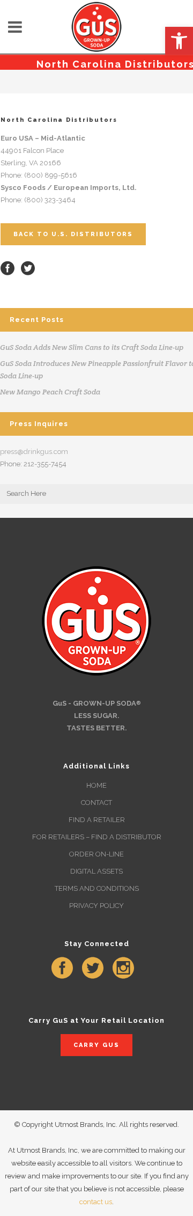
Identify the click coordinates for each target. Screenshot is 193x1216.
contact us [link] (95, 1202)
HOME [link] (96, 785)
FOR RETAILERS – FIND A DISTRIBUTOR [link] (96, 837)
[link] (179, 41)
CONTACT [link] (96, 803)
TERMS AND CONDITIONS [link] (97, 888)
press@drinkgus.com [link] (34, 452)
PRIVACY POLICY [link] (96, 906)
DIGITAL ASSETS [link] (96, 871)
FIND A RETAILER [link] (97, 820)
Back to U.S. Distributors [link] (73, 234)
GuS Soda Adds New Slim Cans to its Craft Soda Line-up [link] (91, 347)
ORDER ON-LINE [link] (96, 854)
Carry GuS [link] (96, 1045)
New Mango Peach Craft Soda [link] (50, 392)
